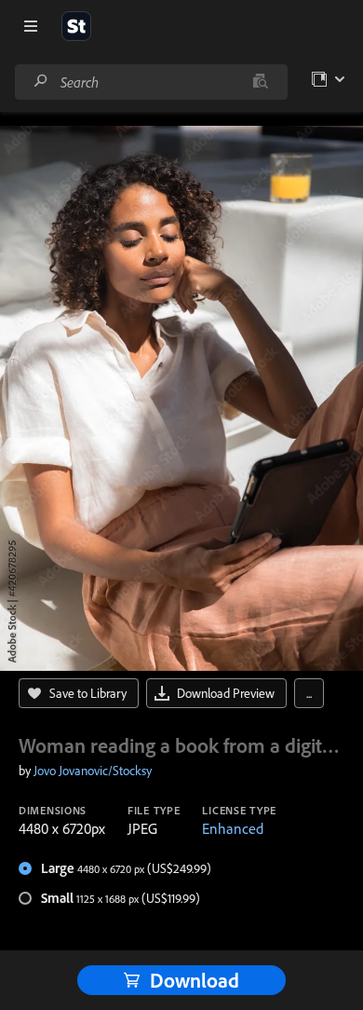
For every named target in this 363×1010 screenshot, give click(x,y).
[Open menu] (31, 26)
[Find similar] (260, 82)
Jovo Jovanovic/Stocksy (93, 770)
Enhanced (232, 828)
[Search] (41, 81)
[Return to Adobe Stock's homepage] (76, 26)
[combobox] (151, 82)
